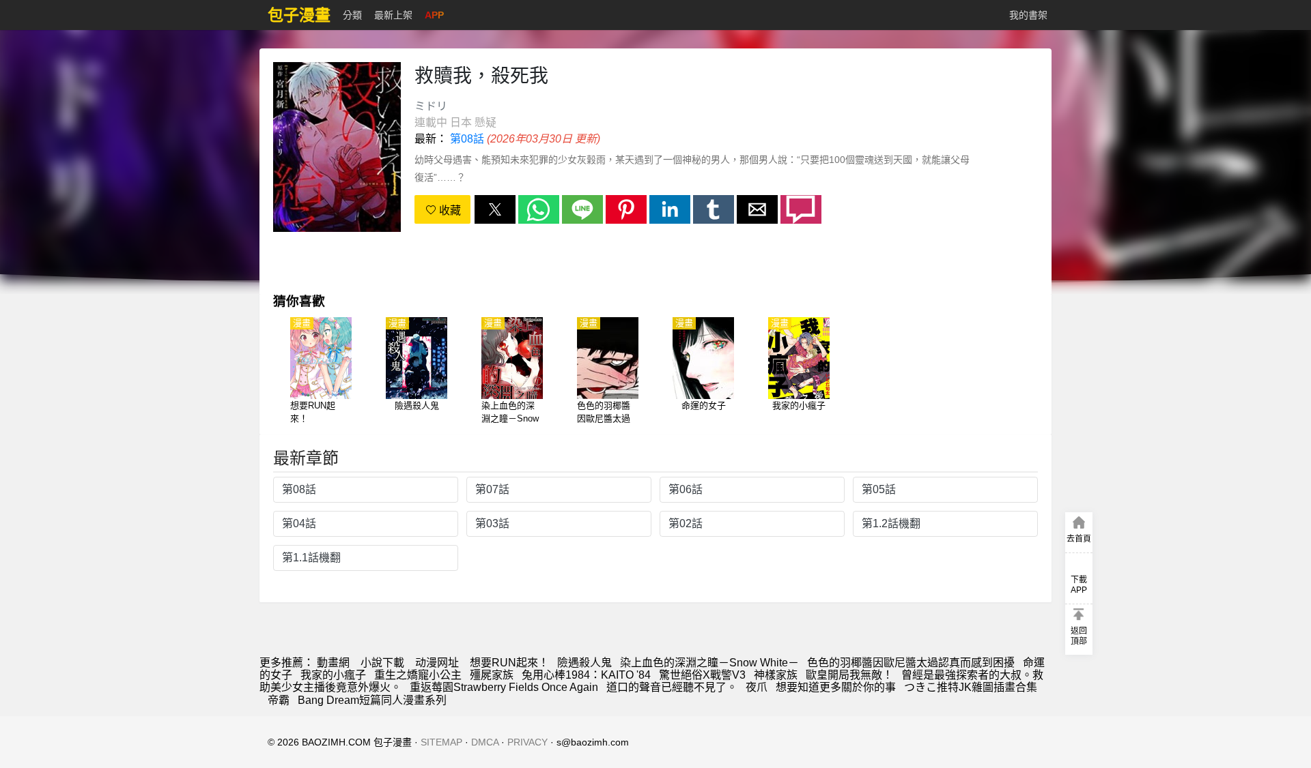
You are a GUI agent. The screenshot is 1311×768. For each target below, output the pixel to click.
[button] (495, 209)
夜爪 (756, 687)
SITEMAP (441, 742)
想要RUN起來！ (509, 662)
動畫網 (333, 662)
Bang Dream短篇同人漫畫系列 (372, 700)
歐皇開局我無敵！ (849, 675)
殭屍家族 (491, 675)
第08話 (467, 139)
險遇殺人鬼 (584, 662)
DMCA (484, 742)
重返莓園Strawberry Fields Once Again (504, 687)
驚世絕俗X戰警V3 (702, 675)
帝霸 (279, 700)
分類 (352, 15)
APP (434, 15)
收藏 (448, 210)
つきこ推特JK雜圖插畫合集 (970, 687)
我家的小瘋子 (333, 675)
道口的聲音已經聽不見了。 (671, 687)
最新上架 (393, 15)
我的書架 (1028, 15)
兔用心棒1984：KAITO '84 (586, 675)
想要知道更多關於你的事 (836, 687)
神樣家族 (776, 675)
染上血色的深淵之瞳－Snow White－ (709, 662)
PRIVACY (527, 742)
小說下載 (382, 662)
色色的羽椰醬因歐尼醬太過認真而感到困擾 (911, 662)
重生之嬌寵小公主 (418, 675)
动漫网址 (437, 662)
